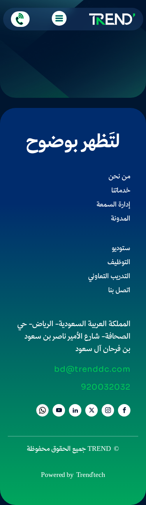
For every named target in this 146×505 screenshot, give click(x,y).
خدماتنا (120, 191)
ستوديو (121, 249)
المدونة (120, 219)
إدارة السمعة (113, 205)
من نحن (119, 177)
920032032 (105, 387)
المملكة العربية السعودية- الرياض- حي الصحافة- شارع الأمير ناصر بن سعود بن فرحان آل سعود (74, 337)
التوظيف (118, 263)
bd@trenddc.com (92, 369)
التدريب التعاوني (109, 277)
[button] (20, 19)
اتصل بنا (119, 291)
